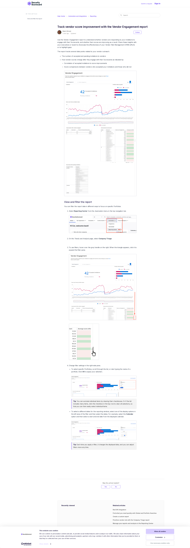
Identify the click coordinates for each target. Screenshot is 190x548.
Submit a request (146, 3)
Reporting (93, 16)
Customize (159, 537)
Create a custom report (121, 516)
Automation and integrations (77, 16)
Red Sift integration (119, 510)
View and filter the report (34, 18)
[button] (158, 3)
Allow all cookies (160, 531)
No (116, 487)
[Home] (35, 3)
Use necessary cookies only (160, 543)
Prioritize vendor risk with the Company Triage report (131, 520)
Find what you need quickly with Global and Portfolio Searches (135, 513)
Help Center (61, 16)
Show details (43, 544)
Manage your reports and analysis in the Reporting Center (133, 523)
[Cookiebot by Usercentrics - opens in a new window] (26, 544)
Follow (137, 32)
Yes (105, 487)
